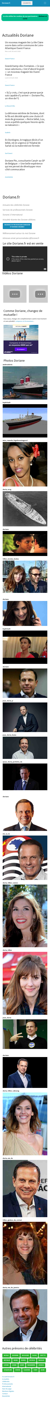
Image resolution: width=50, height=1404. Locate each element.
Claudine (27, 1370)
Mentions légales (8, 1391)
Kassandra (31, 1365)
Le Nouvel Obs (10, 106)
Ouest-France (10, 59)
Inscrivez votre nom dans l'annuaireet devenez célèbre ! (17, 226)
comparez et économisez (24, 321)
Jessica (41, 1365)
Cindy (35, 1370)
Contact (5, 1394)
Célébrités (27, 3)
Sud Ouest (8, 153)
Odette (43, 1355)
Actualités (5, 1379)
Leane (22, 1365)
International (6, 1386)
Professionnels (7, 1384)
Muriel (23, 1360)
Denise (17, 1370)
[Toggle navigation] (45, 3)
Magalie (41, 1360)
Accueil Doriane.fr (8, 1377)
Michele (32, 1360)
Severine (15, 1355)
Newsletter (6, 1396)
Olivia (34, 1355)
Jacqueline (8, 1370)
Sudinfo (7, 132)
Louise (6, 1365)
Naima (16, 1360)
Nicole (6, 1355)
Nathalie (7, 1360)
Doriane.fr (6, 3)
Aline (43, 1370)
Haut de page (7, 1389)
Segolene (25, 1355)
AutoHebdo (9, 177)
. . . (6, 54)
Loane (14, 1365)
